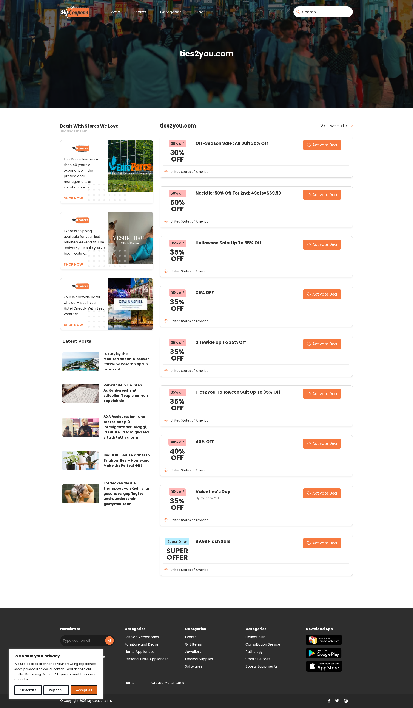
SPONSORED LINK (73, 131)
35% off (177, 243)
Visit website (333, 125)
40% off (177, 442)
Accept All (84, 690)
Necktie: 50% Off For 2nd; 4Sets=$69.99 (238, 193)
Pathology (254, 651)
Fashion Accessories (142, 637)
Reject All (56, 690)
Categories (171, 12)
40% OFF (205, 442)
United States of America (189, 172)
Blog (199, 12)
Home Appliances (139, 651)
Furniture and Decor (142, 644)
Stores (140, 12)
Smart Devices (257, 659)
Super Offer (177, 541)
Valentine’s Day (213, 492)
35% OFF (205, 292)
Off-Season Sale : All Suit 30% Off (232, 143)
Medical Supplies (199, 659)
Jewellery (193, 651)
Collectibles (255, 637)
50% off (177, 193)
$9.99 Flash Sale (213, 541)
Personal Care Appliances (146, 659)
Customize (28, 690)
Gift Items (193, 644)
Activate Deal (325, 145)
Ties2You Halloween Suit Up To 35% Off (238, 392)
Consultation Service (262, 644)
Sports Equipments (261, 666)
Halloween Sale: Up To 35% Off (228, 243)
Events (190, 637)
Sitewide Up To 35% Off (221, 342)
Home (114, 12)
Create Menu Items (167, 682)
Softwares (193, 666)
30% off (177, 143)
